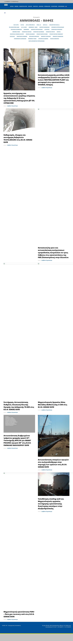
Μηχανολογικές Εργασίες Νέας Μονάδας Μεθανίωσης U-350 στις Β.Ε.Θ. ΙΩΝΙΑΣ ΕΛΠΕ (52, 404)
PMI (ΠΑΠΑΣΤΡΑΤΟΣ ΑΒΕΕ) (14, 27)
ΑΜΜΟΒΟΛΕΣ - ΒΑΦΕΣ (9, 51)
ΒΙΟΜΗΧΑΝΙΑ (26, 29)
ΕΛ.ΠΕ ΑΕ (22, 24)
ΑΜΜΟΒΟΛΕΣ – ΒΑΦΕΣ (33, 27)
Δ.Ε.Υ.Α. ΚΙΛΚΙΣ (24, 27)
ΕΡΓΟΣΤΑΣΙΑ (12, 36)
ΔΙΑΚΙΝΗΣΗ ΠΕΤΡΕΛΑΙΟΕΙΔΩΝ (36, 29)
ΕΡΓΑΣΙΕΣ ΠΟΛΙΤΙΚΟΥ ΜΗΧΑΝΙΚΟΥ (56, 34)
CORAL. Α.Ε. (39, 24)
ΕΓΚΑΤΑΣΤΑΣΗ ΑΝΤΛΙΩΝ (26, 31)
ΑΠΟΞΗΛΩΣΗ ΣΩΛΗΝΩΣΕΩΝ (16, 29)
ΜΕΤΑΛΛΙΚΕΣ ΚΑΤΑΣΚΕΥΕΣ (34, 36)
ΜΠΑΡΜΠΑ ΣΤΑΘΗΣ (16, 31)
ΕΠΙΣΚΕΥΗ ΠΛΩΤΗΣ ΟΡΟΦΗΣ (42, 34)
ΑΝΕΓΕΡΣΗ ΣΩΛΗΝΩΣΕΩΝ (44, 27)
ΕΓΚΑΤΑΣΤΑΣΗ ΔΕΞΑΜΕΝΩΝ (38, 31)
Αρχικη (12, 6)
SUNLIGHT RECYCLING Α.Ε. (54, 24)
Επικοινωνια (61, 6)
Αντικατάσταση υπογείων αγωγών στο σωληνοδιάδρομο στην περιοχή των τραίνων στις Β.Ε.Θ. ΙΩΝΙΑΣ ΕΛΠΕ (53, 463)
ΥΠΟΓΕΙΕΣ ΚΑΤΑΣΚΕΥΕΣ (54, 38)
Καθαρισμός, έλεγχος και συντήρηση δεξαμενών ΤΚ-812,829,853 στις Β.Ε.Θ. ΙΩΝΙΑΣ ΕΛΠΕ (18, 138)
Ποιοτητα (35, 6)
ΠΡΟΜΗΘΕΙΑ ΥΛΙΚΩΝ (32, 38)
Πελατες (30, 6)
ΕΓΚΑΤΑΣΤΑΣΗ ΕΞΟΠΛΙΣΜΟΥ (56, 29)
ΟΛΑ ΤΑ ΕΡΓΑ (16, 24)
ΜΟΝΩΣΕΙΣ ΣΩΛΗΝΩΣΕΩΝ (58, 36)
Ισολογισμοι (54, 6)
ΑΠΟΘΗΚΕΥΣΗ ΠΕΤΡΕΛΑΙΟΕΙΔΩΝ (57, 27)
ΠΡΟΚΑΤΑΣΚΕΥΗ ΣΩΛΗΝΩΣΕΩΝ (20, 38)
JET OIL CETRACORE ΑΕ (30, 24)
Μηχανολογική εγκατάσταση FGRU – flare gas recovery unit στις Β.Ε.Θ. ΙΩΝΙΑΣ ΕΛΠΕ (19, 614)
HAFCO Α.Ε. (45, 24)
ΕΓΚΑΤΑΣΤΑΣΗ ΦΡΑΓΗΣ (50, 31)
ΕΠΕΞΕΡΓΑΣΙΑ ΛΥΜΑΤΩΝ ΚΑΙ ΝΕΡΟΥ (17, 34)
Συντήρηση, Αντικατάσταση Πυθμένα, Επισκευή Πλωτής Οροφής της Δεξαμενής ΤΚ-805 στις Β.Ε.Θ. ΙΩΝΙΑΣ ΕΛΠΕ (19, 406)
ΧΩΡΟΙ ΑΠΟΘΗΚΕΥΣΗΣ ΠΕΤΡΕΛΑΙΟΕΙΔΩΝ (36, 41)
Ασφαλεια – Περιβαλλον (44, 6)
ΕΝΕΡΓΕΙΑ (59, 31)
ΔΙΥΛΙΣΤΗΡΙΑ (46, 29)
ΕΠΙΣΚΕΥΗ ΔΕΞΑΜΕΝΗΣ (30, 34)
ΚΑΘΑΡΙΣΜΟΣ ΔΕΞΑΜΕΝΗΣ (22, 36)
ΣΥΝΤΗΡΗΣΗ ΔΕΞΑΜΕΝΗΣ (43, 38)
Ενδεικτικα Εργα (23, 6)
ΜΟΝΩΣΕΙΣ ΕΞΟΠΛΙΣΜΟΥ (46, 36)
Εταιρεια (16, 6)
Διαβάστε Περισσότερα (12, 106)
